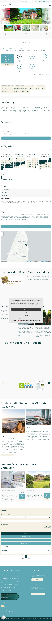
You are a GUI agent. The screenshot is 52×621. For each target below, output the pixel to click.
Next (49, 28)
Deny (26, 312)
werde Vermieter (48, 1)
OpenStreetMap (30, 261)
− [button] (2, 235)
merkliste (36, 1)
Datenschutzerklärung (47, 618)
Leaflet (25, 261)
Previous (2, 28)
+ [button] (2, 233)
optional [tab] (26, 195)
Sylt (24, 44)
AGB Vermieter (38, 618)
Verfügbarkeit (25, 97)
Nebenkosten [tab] (26, 192)
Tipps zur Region (45, 97)
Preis (32, 97)
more (26, 315)
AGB (33, 618)
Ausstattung (15, 97)
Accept (26, 309)
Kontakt (24, 618)
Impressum (29, 618)
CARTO (39, 261)
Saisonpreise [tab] (26, 189)
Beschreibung (5, 97)
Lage (37, 97)
